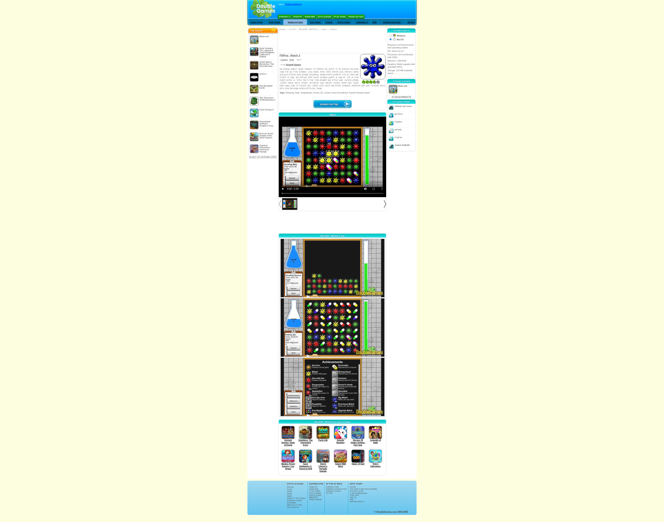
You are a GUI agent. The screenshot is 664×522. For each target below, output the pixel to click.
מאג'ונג (398, 129)
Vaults (289, 496)
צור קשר (353, 497)
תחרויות (329, 493)
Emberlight (291, 503)
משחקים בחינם (324, 17)
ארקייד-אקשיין (256, 22)
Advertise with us (357, 501)
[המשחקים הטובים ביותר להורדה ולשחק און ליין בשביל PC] (263, 9)
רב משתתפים (284, 17)
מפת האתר (354, 495)
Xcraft (289, 489)
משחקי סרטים (344, 22)
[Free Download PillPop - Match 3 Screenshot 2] (332, 327)
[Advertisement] (332, 42)
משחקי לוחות (274, 22)
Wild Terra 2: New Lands (294, 506)
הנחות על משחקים (333, 491)
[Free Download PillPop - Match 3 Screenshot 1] (332, 268)
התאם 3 (328, 22)
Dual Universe (293, 507)
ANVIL (289, 491)
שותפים (353, 487)
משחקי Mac (310, 17)
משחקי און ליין (340, 17)
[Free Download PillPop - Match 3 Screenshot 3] (332, 387)
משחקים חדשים (295, 483)
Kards (289, 494)
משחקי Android (401, 145)
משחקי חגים (315, 22)
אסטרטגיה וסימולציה (392, 22)
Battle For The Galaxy (296, 498)
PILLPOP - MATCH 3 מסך (332, 236)
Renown (290, 487)
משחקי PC (297, 17)
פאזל (374, 22)
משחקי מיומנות (315, 495)
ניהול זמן (411, 22)
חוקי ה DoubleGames (358, 493)
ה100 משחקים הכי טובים (263, 156)
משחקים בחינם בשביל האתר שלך (363, 489)
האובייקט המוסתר (355, 17)
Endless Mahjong (293, 4)
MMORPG (313, 497)
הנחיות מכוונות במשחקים (336, 489)
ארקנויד (398, 137)
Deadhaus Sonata (294, 500)
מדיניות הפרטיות (356, 491)
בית (290, 29)
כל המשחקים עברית (401, 97)
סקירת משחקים (332, 487)
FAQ (351, 499)
